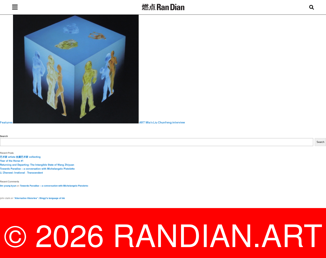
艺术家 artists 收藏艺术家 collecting (20, 156)
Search (4, 136)
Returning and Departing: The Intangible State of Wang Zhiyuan (37, 164)
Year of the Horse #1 (11, 160)
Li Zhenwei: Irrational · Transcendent (21, 172)
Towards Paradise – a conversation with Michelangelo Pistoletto (37, 168)
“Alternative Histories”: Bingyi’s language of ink (39, 198)
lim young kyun (8, 185)
